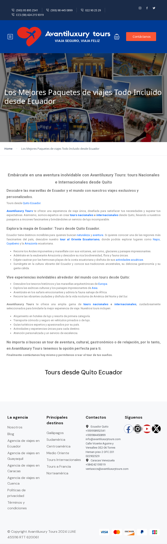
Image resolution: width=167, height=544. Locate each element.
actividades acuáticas (129, 259)
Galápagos (55, 433)
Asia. (95, 288)
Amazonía (31, 243)
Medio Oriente (58, 453)
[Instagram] (137, 428)
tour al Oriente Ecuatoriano (80, 239)
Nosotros (14, 427)
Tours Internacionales (64, 459)
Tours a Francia (59, 466)
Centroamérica (58, 446)
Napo (156, 239)
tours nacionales (81, 215)
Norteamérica (57, 473)
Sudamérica (56, 439)
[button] (117, 36)
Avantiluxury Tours (20, 211)
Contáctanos (142, 36)
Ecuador (35, 203)
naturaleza (83, 235)
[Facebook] (128, 428)
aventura (98, 235)
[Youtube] (147, 428)
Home (8, 149)
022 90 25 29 (93, 10)
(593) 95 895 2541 (27, 10)
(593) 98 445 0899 (62, 10)
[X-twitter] (156, 428)
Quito (26, 203)
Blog (10, 434)
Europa (102, 283)
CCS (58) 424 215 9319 (30, 15)
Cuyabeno (13, 243)
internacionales (107, 215)
